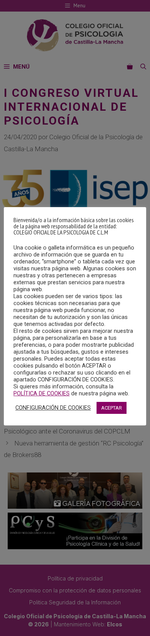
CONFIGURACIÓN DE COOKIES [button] (53, 407)
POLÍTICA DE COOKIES (41, 393)
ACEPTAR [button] (111, 408)
